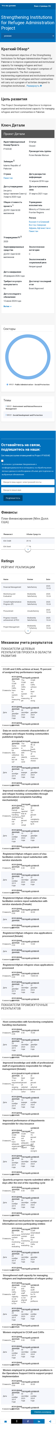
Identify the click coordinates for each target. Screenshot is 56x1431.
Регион (32, 218)
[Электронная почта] (5, 1421)
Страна (7, 174)
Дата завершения (12, 272)
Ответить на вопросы (42, 1412)
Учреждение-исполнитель (35, 203)
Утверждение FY (13, 237)
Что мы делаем (9, 6)
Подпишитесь (13, 498)
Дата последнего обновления (12, 295)
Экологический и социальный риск (37, 261)
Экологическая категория (36, 248)
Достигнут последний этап (40, 283)
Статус (32, 142)
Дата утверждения (13, 186)
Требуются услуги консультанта (13, 283)
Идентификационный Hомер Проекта (14, 143)
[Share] (28, 1421)
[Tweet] (17, 1421)
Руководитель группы (40, 151)
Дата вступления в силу (38, 188)
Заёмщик (9, 161)
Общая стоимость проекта (13, 204)
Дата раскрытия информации (37, 175)
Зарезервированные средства (14, 248)
